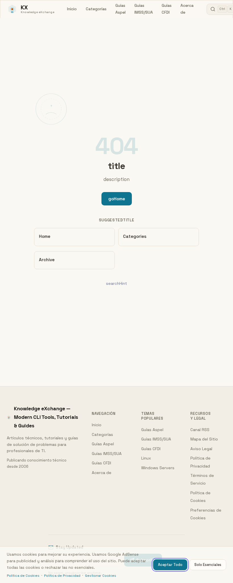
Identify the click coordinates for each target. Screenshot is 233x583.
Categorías (96, 8)
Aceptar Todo (170, 564)
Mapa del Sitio (204, 439)
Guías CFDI (167, 9)
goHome (116, 198)
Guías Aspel (120, 9)
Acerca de (187, 9)
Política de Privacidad (62, 575)
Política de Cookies (23, 575)
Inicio (72, 8)
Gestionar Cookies (100, 575)
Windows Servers (157, 467)
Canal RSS (199, 429)
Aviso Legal (201, 448)
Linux (146, 458)
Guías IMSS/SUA (143, 9)
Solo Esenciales (207, 564)
